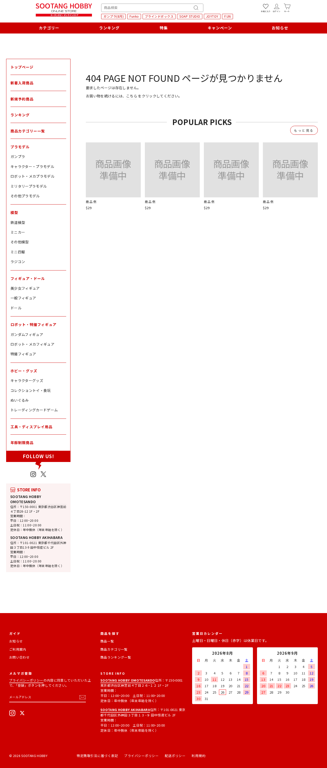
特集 (164, 27)
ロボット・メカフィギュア (32, 344)
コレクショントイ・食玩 (30, 390)
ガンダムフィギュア (26, 334)
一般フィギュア (23, 297)
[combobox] (152, 8)
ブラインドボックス (159, 16)
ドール (15, 307)
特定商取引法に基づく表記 (97, 755)
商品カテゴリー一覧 (27, 130)
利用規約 (198, 755)
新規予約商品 (21, 98)
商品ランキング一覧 (115, 657)
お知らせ (280, 27)
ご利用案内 (17, 649)
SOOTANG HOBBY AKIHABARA (36, 537)
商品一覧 (107, 641)
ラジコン (17, 261)
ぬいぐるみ (19, 400)
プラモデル (20, 146)
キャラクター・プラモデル (32, 166)
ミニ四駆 (17, 251)
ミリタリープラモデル (28, 186)
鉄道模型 (17, 222)
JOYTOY (212, 16)
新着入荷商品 (21, 82)
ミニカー (17, 232)
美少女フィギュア (25, 288)
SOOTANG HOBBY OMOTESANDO (25, 499)
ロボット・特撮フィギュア (33, 324)
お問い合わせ (19, 657)
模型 (14, 212)
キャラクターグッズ (26, 380)
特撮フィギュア (23, 353)
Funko (134, 16)
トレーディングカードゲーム (34, 409)
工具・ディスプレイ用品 (31, 426)
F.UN (227, 16)
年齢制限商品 (21, 442)
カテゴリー (49, 27)
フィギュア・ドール (27, 278)
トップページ (21, 67)
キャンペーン (220, 27)
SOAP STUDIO (189, 16)
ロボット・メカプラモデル (32, 176)
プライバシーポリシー (26, 680)
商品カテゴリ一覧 (114, 649)
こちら (131, 95)
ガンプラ (17, 156)
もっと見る (304, 130)
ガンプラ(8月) (113, 16)
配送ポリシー (175, 755)
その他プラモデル (25, 195)
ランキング (109, 27)
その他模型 (19, 241)
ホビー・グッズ (23, 370)
